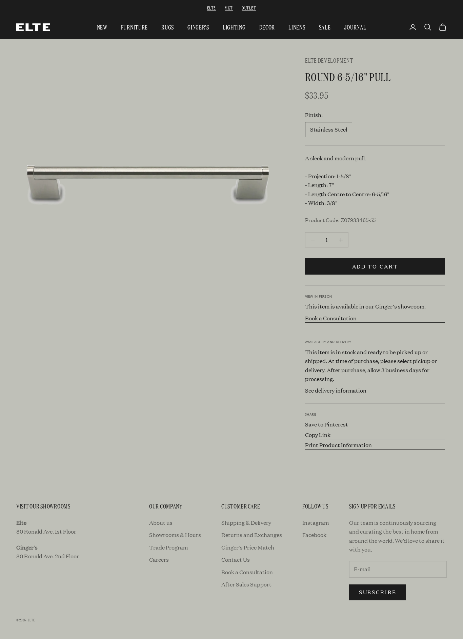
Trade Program (168, 547)
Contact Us (235, 559)
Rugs (167, 27)
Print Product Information (338, 445)
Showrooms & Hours (175, 535)
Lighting (234, 27)
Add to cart (375, 266)
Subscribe (377, 592)
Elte (211, 7)
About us (161, 522)
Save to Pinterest (326, 424)
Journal (355, 27)
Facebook (314, 535)
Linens (296, 27)
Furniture (134, 27)
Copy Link (317, 435)
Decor (267, 27)
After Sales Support (246, 584)
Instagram (315, 522)
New (102, 27)
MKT (229, 7)
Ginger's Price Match (247, 547)
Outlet (249, 7)
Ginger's (198, 27)
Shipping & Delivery (246, 522)
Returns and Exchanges (251, 535)
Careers (159, 559)
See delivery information (335, 390)
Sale (325, 27)
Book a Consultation (331, 318)
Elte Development (329, 60)
